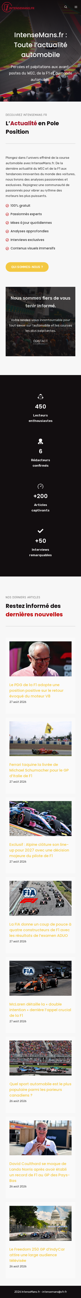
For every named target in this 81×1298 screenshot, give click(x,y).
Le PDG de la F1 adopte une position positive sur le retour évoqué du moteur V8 (36, 690)
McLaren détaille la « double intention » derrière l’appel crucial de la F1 (40, 1010)
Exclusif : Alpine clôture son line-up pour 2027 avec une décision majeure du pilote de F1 (39, 850)
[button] (66, 7)
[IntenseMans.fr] (18, 7)
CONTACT (40, 341)
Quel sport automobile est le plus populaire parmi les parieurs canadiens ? (40, 1089)
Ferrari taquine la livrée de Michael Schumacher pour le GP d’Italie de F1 (39, 770)
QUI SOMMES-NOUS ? (27, 267)
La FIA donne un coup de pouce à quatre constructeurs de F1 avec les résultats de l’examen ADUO (40, 930)
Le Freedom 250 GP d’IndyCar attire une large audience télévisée (37, 1255)
